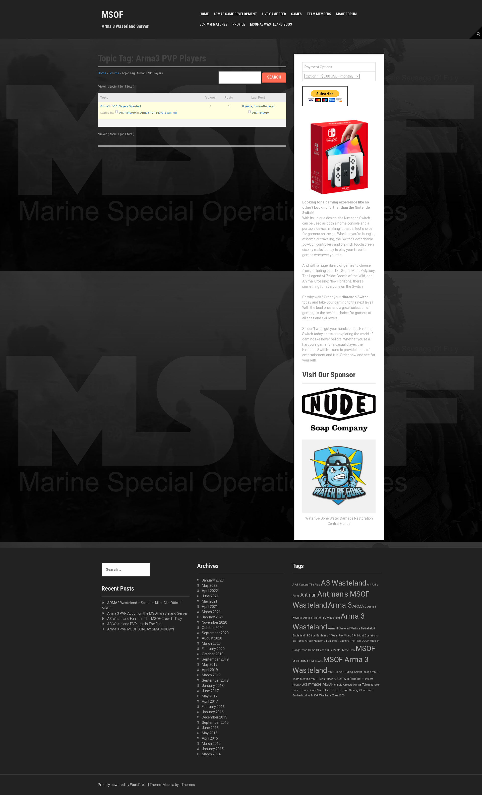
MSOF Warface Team (349, 679)
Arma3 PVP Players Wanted (120, 106)
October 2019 (212, 654)
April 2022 (210, 591)
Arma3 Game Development (235, 14)
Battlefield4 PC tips (304, 635)
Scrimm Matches (213, 24)
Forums (114, 73)
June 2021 (210, 596)
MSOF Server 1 (337, 672)
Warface (325, 695)
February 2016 (213, 707)
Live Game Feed (274, 14)
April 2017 (210, 701)
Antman (308, 595)
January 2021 (213, 617)
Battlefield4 (368, 628)
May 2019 (209, 665)
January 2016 (213, 712)
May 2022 (209, 586)
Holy (352, 650)
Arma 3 (340, 605)
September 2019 (215, 659)
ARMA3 (359, 606)
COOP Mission (370, 640)
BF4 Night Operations (365, 635)
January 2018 (213, 686)
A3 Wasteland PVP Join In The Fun (134, 624)
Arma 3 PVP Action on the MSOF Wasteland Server (147, 613)
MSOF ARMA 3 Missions (307, 661)
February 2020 (213, 649)
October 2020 (212, 628)
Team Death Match (312, 690)
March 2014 (211, 754)
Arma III (333, 628)
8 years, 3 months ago (258, 106)
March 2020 (211, 643)
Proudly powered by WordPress (122, 785)
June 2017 (210, 691)
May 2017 (209, 696)
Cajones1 (333, 640)
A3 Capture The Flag (307, 584)
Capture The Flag (350, 640)
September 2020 (215, 633)
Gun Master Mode (338, 650)
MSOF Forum (346, 14)
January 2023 (213, 580)
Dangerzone (299, 650)
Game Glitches (317, 650)
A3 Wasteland (343, 583)
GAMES (296, 14)
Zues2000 (338, 695)
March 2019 (211, 675)
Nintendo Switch (355, 297)
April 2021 (210, 607)
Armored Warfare (349, 628)
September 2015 (215, 722)
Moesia (168, 785)
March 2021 (211, 612)
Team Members (319, 14)
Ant (369, 584)
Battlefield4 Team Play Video (333, 635)
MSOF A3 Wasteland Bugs (271, 24)
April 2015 (210, 738)
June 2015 (210, 728)
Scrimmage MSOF (317, 684)
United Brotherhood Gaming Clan (345, 690)
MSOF (112, 15)
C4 (325, 640)
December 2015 (214, 717)
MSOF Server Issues (358, 672)
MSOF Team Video (322, 679)
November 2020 (214, 622)
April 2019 (210, 670)
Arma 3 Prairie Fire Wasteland (321, 617)
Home (204, 14)
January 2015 (213, 749)
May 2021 (209, 601)
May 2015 (209, 733)
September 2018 (215, 680)
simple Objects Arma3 (347, 684)
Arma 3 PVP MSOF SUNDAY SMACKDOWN (140, 629)
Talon (366, 684)
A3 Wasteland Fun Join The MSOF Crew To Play (144, 619)
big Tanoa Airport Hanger (307, 640)
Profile (238, 24)
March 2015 (211, 744)
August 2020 (212, 638)
